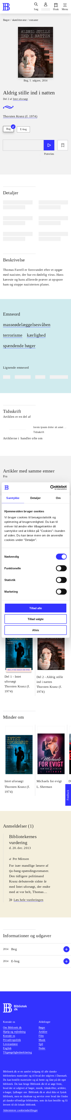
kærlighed (36, 335)
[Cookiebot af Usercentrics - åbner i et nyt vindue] (50, 487)
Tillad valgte (36, 619)
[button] (35, 949)
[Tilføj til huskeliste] (62, 145)
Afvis (35, 630)
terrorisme (12, 335)
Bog (8, 129)
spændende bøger (19, 345)
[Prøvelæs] (49, 145)
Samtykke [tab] (12, 498)
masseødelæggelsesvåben (26, 324)
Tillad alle (35, 608)
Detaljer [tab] (35, 498)
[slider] (35, 55)
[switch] (61, 568)
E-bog (23, 129)
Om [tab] (58, 498)
